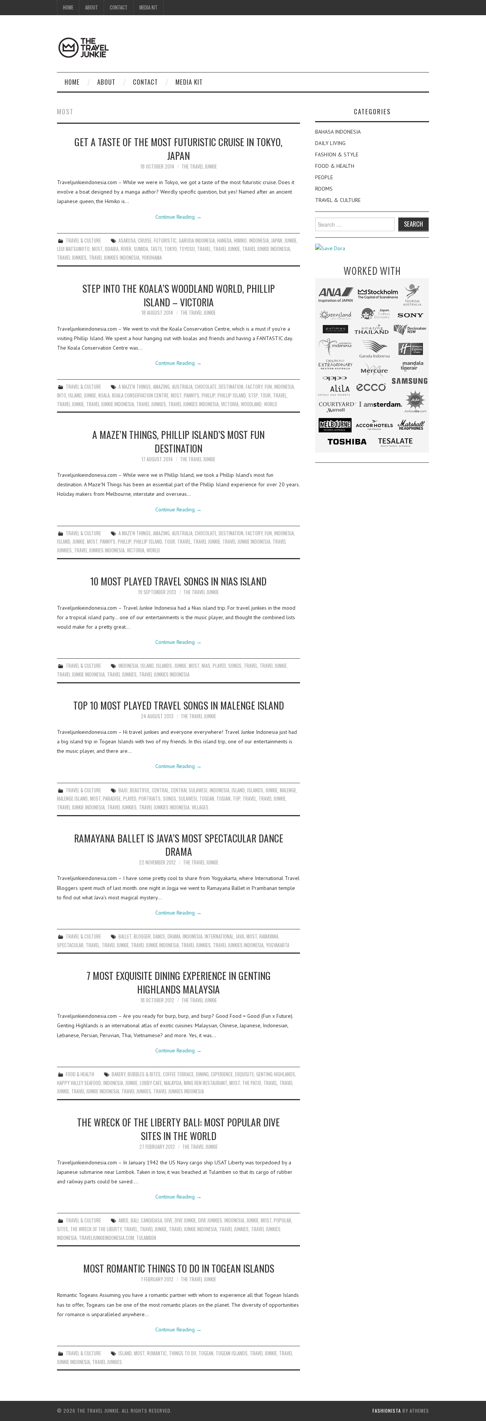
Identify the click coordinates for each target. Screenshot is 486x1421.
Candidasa (151, 1220)
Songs (234, 665)
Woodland (251, 404)
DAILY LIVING (330, 143)
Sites (62, 1229)
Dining (202, 1074)
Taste (156, 248)
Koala (104, 395)
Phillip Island (232, 395)
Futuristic (165, 240)
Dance (159, 936)
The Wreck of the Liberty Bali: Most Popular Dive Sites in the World (178, 1129)
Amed (123, 1220)
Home (68, 7)
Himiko (240, 240)
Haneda (224, 240)
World (270, 404)
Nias (206, 665)
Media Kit (148, 7)
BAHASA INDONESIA (338, 131)
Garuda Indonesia (197, 240)
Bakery (118, 1074)
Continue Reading (178, 216)
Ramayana (268, 936)
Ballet (124, 936)
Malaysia (172, 1083)
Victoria (229, 404)
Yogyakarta (277, 945)
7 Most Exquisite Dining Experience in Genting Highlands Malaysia (179, 982)
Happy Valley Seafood (79, 1083)
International (219, 936)
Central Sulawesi (189, 790)
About (91, 7)
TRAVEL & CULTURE (83, 240)
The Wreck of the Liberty (96, 1229)
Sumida (141, 248)
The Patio (251, 1083)
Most (97, 248)
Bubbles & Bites (144, 1074)
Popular (282, 1220)
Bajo (123, 790)
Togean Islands (232, 1353)
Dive (168, 1220)
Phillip (208, 395)
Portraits (150, 798)
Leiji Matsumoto (73, 248)
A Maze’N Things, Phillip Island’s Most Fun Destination (178, 441)
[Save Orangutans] (330, 247)
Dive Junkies (210, 1220)
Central (160, 790)
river (126, 248)
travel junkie (226, 248)
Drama (173, 936)
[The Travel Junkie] (83, 47)
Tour (265, 395)
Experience (222, 1074)
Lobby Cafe (151, 1083)
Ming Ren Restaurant (205, 1083)
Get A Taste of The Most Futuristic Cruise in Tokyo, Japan (178, 148)
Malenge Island (72, 798)
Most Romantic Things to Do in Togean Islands (178, 1268)
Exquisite (244, 1074)
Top (236, 798)
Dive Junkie (185, 1220)
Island (75, 395)
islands (164, 665)
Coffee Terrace (178, 1074)
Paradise (112, 798)
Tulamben (146, 1237)
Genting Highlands (275, 1074)
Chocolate (205, 386)
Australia (182, 386)
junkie (290, 240)
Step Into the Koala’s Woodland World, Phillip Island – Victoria (178, 295)
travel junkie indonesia (266, 248)
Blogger (142, 936)
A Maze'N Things (134, 386)
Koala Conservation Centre (140, 395)
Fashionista (386, 1410)
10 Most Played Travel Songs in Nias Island (178, 581)
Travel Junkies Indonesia (114, 257)
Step (253, 395)
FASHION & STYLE (336, 154)
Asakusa (127, 240)
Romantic (157, 1353)
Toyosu (187, 248)
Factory (254, 386)
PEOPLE (324, 177)
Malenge (288, 790)
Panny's (191, 395)
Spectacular (70, 945)
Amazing (161, 386)
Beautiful (140, 790)
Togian (223, 798)
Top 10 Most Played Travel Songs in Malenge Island (178, 705)
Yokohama (152, 257)
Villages (200, 807)
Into (61, 395)
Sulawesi (187, 798)
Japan (276, 240)
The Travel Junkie (199, 166)
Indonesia (259, 240)
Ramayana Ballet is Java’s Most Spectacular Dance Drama (178, 845)
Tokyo (170, 248)
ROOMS (324, 188)
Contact (119, 7)
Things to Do (182, 1353)
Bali (135, 1220)
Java (240, 936)
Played (219, 665)
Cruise (144, 240)
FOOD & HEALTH (80, 1074)
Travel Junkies (72, 257)
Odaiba (111, 248)
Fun (268, 386)
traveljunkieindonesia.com (106, 1237)
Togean (206, 798)
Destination (231, 386)
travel (204, 248)
